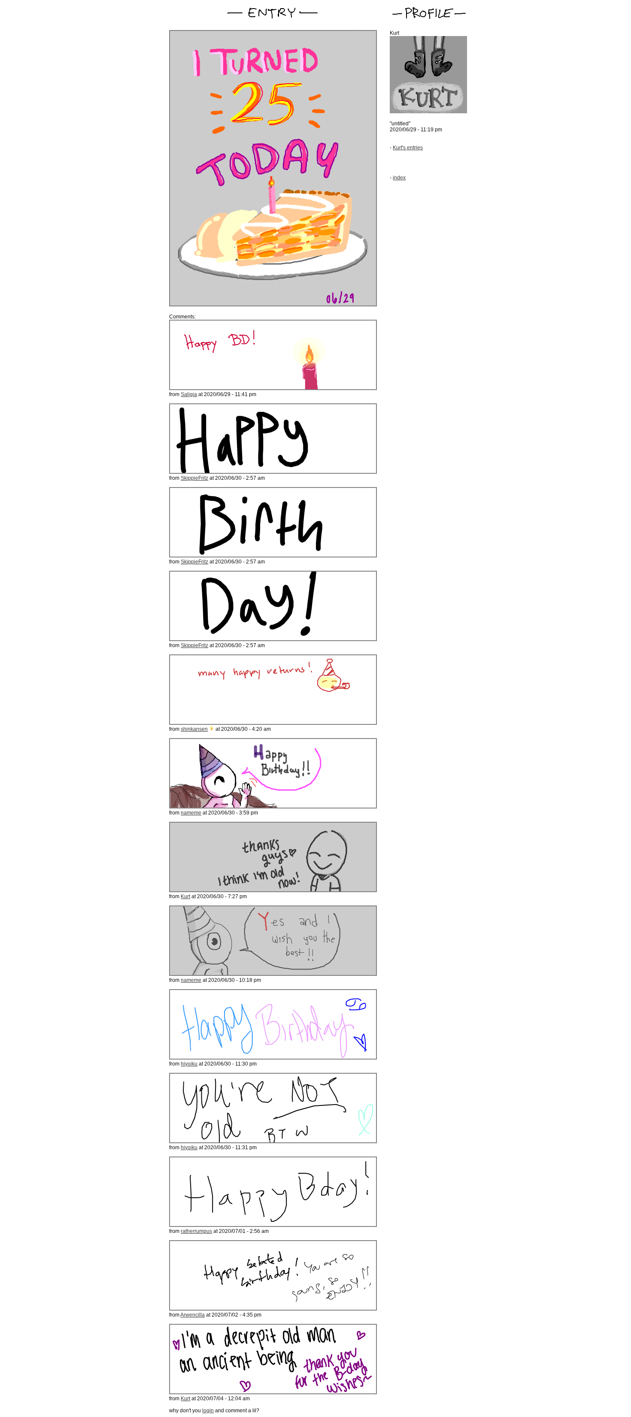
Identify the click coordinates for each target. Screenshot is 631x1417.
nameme (191, 813)
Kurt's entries (408, 148)
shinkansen (194, 729)
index (399, 178)
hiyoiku (189, 1064)
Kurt (185, 896)
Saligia (189, 394)
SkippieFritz (194, 478)
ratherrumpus (196, 1231)
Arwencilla (192, 1315)
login (208, 1411)
